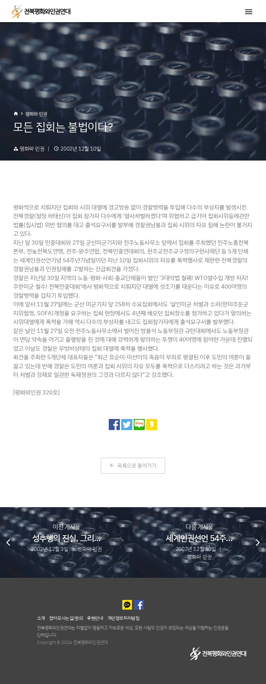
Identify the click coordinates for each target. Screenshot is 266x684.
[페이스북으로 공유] (114, 424)
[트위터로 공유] (126, 424)
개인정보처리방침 (123, 617)
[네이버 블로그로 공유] (139, 424)
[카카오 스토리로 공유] (151, 424)
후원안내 (95, 617)
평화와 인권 (36, 113)
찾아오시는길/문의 (66, 617)
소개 (41, 617)
